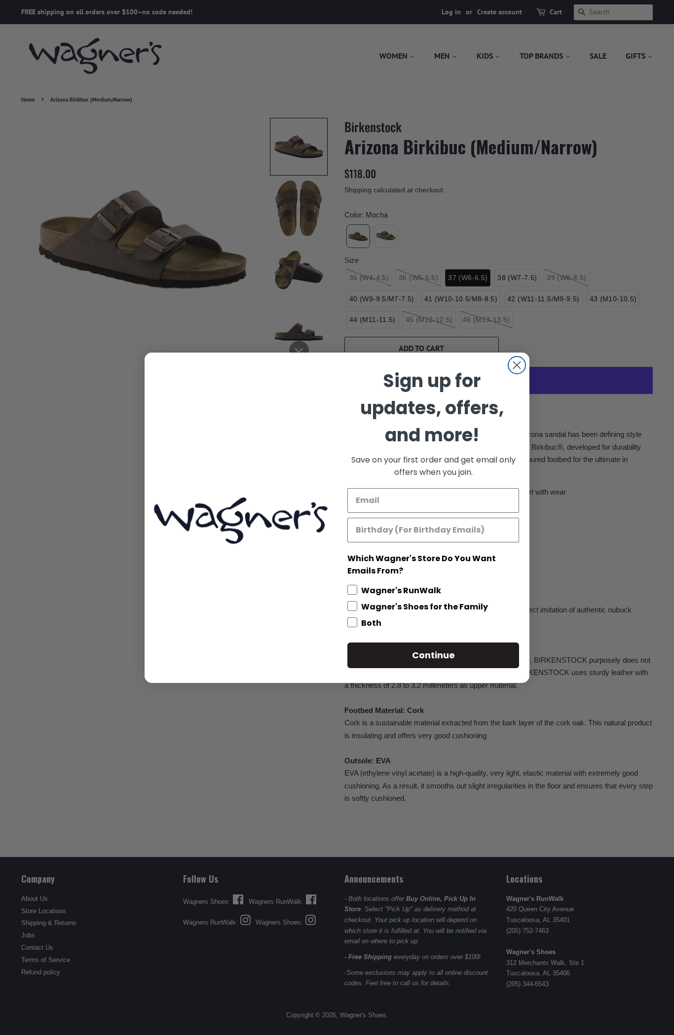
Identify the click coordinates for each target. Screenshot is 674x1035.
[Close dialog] (516, 365)
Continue (433, 655)
